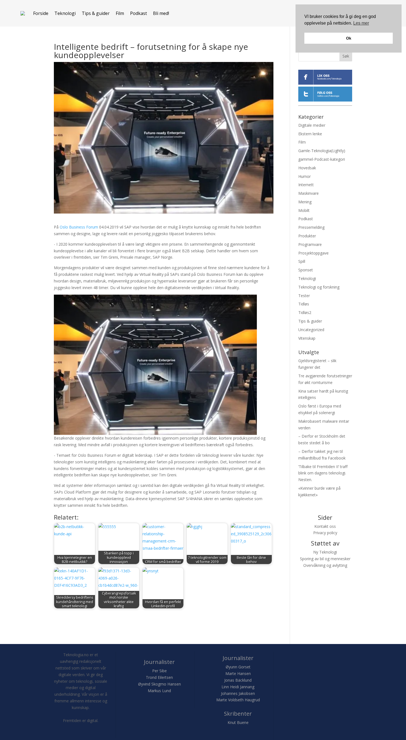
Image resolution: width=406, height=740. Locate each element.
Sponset (305, 269)
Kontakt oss (325, 526)
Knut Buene (238, 722)
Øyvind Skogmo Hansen (159, 684)
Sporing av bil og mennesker (325, 558)
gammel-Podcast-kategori (321, 159)
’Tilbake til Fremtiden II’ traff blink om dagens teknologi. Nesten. (322, 473)
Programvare (310, 244)
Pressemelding (311, 227)
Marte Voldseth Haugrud (238, 699)
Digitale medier (311, 125)
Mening (305, 201)
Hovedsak (307, 167)
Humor (304, 176)
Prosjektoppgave (313, 253)
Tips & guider (96, 13)
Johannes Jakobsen (238, 693)
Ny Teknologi (325, 552)
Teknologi (65, 13)
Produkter (307, 235)
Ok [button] (348, 38)
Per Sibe (159, 670)
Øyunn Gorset (238, 666)
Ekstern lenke (310, 133)
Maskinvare (308, 193)
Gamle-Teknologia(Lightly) (321, 150)
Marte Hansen (238, 673)
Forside (40, 13)
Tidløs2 (304, 312)
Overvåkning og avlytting (325, 565)
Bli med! (161, 13)
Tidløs (303, 304)
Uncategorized (311, 329)
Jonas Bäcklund (238, 680)
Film (120, 13)
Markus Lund (159, 690)
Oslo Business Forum (79, 227)
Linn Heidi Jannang (238, 686)
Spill (301, 261)
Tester (304, 295)
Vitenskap (306, 338)
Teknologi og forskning (318, 287)
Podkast (138, 13)
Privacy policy (325, 532)
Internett (306, 184)
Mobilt (304, 210)
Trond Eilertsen (159, 677)
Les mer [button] (361, 23)
